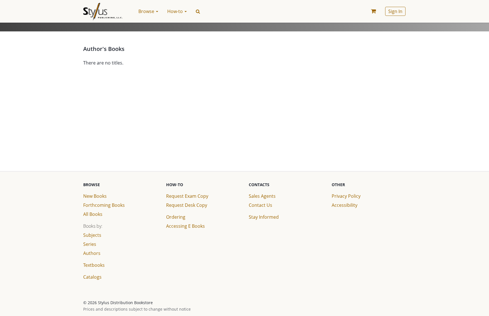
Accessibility (344, 205)
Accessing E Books (185, 226)
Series (89, 244)
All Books (92, 214)
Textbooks (94, 265)
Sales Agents (262, 196)
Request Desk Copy (186, 205)
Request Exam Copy (187, 196)
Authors (91, 253)
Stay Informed (264, 217)
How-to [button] (175, 11)
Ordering (175, 217)
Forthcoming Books (104, 205)
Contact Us (260, 205)
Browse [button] (146, 11)
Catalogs (92, 277)
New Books (95, 196)
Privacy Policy (346, 196)
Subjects (92, 235)
